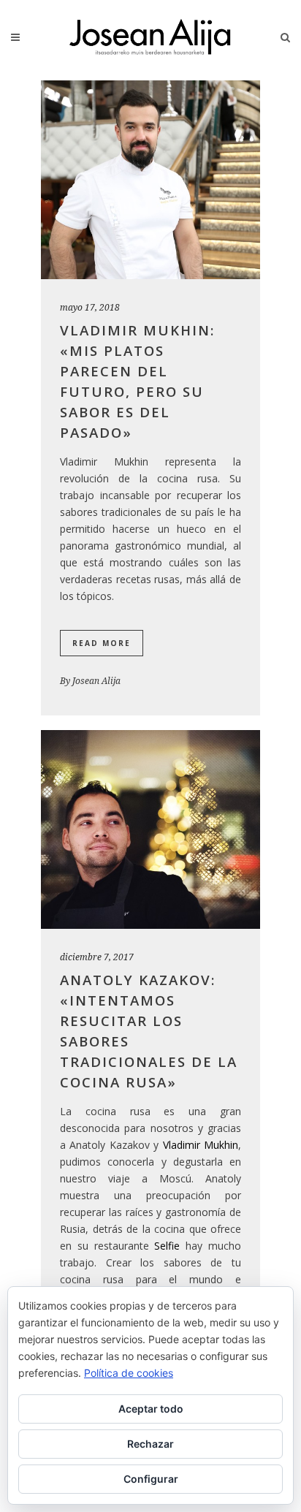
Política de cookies (128, 1373)
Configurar (150, 1479)
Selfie (167, 1246)
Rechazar (150, 1443)
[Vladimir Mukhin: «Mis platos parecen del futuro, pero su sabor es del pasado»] (150, 179)
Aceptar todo (150, 1408)
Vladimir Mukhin (200, 1145)
